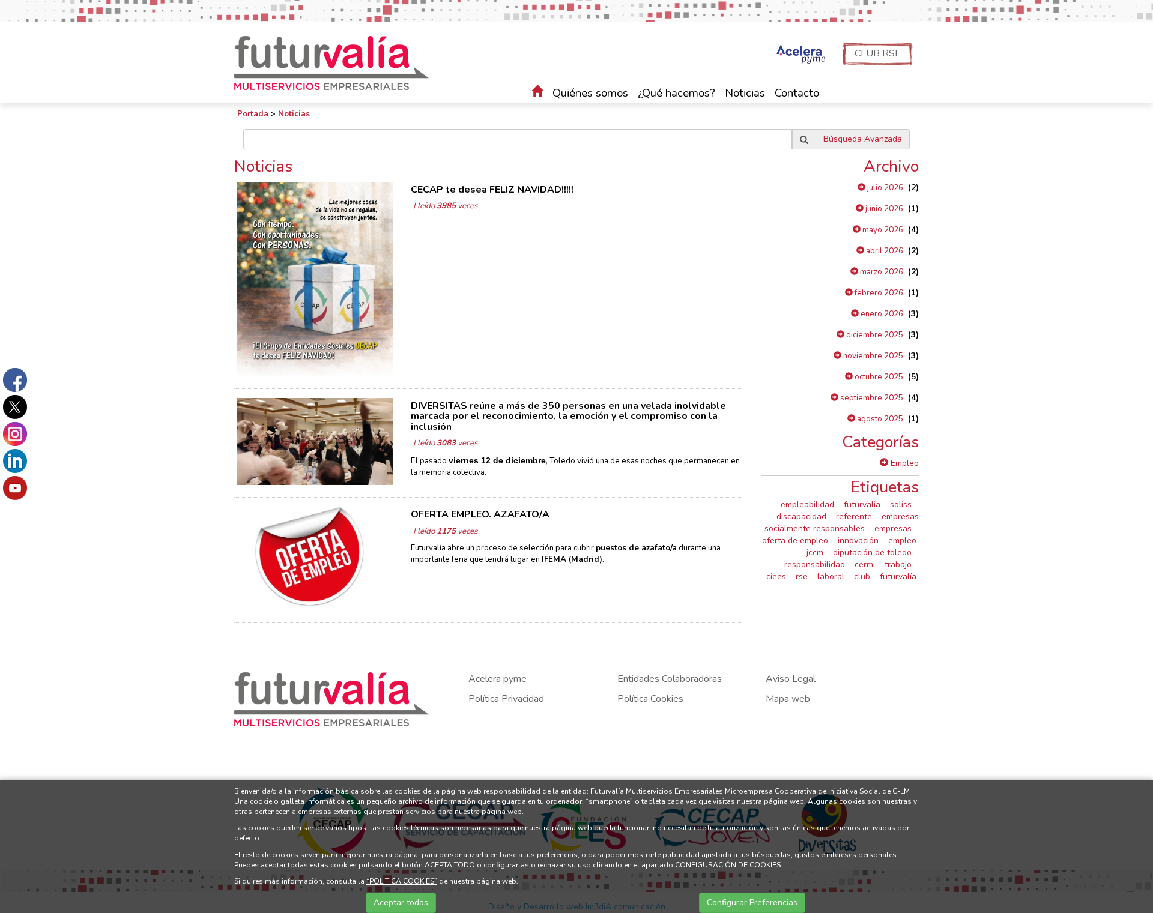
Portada (252, 114)
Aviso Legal (791, 679)
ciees (776, 576)
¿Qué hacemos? (676, 93)
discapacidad (801, 516)
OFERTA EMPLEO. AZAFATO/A (480, 514)
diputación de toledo (872, 552)
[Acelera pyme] (799, 55)
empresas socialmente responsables (841, 522)
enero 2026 (881, 314)
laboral (830, 576)
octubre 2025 (878, 377)
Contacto (797, 93)
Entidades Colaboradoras (669, 679)
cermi (865, 564)
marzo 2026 (880, 272)
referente (854, 516)
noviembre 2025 (872, 356)
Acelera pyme (497, 679)
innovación (858, 540)
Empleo (903, 463)
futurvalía (898, 576)
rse (802, 576)
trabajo (898, 564)
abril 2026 (883, 251)
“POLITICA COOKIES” (401, 881)
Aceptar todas (401, 902)
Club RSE (878, 53)
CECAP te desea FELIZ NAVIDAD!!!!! (492, 189)
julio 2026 (884, 187)
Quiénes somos (590, 93)
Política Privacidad (506, 698)
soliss (901, 504)
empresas (893, 528)
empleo (902, 540)
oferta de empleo (795, 540)
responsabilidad (814, 564)
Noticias (745, 93)
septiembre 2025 (870, 398)
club (862, 576)
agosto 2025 (879, 419)
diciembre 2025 (873, 335)
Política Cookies (650, 698)
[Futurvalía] (336, 62)
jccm (814, 552)
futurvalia (862, 504)
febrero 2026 (878, 293)
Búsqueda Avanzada (862, 139)
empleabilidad (807, 504)
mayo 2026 (882, 229)
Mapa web (788, 698)
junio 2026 (883, 208)
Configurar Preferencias (752, 902)
